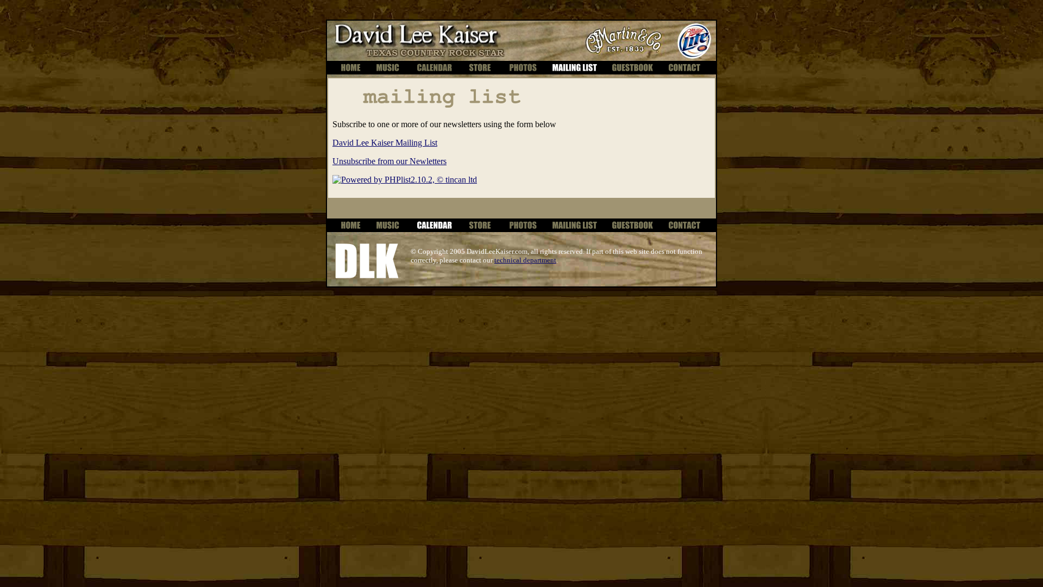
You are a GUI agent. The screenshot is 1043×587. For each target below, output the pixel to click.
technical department (525, 260)
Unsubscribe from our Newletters (389, 161)
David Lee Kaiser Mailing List (384, 142)
